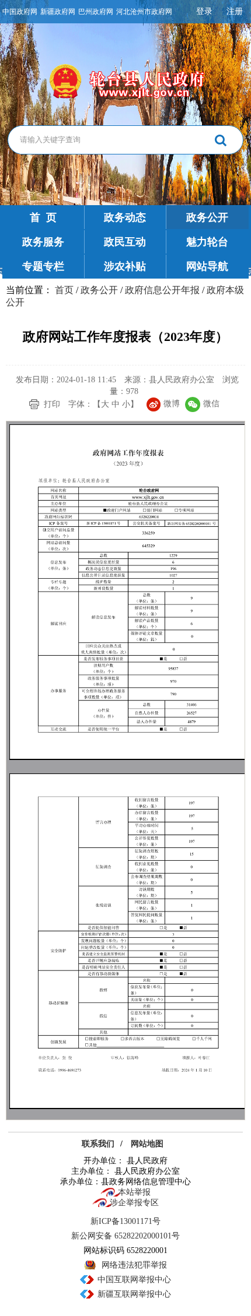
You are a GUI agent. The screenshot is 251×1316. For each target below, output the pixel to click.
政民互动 (125, 242)
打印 (52, 404)
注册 (234, 11)
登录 (204, 11)
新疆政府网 (57, 12)
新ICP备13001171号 (125, 1221)
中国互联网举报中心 (134, 1279)
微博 (171, 403)
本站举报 (134, 1192)
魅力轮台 (207, 242)
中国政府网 (19, 12)
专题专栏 (43, 266)
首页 (64, 290)
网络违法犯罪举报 (134, 1265)
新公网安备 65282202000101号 (125, 1235)
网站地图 (147, 1143)
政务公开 (207, 217)
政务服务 (43, 242)
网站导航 (207, 266)
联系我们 (98, 1143)
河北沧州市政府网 (144, 12)
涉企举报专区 (134, 1202)
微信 (211, 403)
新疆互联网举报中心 (134, 1294)
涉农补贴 (125, 266)
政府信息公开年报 (162, 290)
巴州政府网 (95, 12)
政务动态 (125, 217)
